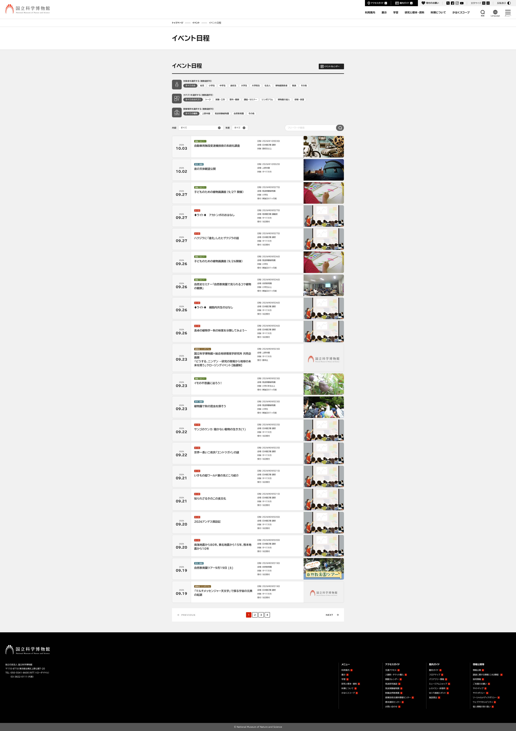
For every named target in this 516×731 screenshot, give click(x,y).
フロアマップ (434, 675)
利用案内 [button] (370, 12)
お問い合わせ (391, 707)
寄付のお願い (432, 3)
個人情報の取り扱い (482, 707)
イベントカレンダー (331, 66)
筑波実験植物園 (222, 114)
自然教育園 (239, 114)
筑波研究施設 (391, 684)
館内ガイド (404, 3)
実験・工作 (220, 100)
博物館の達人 (284, 100)
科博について (347, 688)
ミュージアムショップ (438, 684)
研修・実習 (299, 100)
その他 (304, 86)
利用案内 (345, 670)
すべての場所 (191, 114)
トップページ (177, 23)
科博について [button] (438, 12)
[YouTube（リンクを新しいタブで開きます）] (461, 3)
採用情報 (477, 679)
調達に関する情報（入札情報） (486, 675)
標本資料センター (393, 702)
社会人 (268, 86)
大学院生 (256, 86)
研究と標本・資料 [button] (414, 12)
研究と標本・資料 (349, 684)
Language (495, 16)
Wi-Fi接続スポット (437, 693)
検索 (482, 16)
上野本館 (206, 114)
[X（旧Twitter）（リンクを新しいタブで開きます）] (448, 3)
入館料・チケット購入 (394, 675)
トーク (208, 100)
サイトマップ (478, 688)
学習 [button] (395, 12)
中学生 (223, 86)
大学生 (244, 86)
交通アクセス (391, 670)
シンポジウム (267, 100)
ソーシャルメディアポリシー (485, 697)
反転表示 (501, 3)
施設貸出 (433, 697)
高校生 (233, 86)
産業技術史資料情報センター (398, 697)
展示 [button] (384, 12)
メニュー (508, 16)
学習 (343, 679)
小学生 (212, 86)
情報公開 (477, 670)
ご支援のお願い (480, 684)
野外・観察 (234, 100)
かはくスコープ (348, 693)
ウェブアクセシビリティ (483, 702)
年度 (227, 128)
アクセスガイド (377, 3)
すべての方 (190, 86)
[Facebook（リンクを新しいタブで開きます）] (452, 3)
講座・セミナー (250, 100)
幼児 (202, 86)
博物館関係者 (281, 86)
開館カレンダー (392, 679)
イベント (196, 23)
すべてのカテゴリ (193, 100)
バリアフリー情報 (436, 679)
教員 (294, 86)
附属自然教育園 (392, 692)
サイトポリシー (479, 693)
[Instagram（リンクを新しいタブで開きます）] (457, 3)
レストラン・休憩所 (437, 688)
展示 (343, 675)
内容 (174, 128)
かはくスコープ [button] (461, 12)
